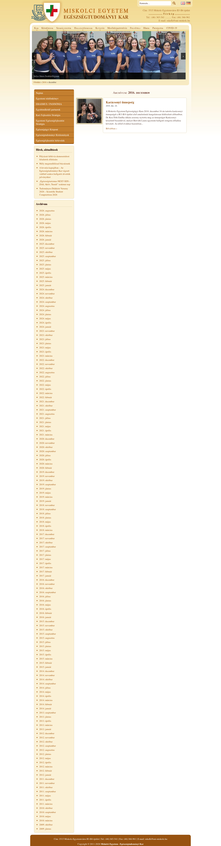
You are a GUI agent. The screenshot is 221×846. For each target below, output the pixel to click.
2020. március (45, 463)
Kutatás (99, 28)
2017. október (45, 542)
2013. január (45, 729)
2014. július (45, 687)
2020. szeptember (47, 451)
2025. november (47, 247)
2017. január (45, 575)
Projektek (157, 28)
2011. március (45, 803)
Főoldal (37, 82)
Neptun (39, 93)
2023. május (45, 347)
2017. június (45, 554)
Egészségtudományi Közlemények (52, 135)
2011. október (45, 787)
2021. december (46, 401)
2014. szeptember (47, 683)
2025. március (45, 276)
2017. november (47, 538)
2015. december (46, 621)
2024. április (45, 322)
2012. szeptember (47, 745)
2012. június (45, 754)
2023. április (45, 351)
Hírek (146, 28)
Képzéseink (46, 28)
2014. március (45, 700)
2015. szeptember (47, 633)
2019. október (45, 480)
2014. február (45, 704)
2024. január (45, 326)
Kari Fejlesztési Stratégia (48, 115)
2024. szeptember (47, 301)
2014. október (45, 679)
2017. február (45, 571)
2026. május (45, 223)
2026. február (45, 235)
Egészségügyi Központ (47, 129)
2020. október (45, 447)
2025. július (45, 260)
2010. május (45, 816)
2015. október (45, 629)
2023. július (45, 339)
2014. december (46, 671)
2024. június (45, 314)
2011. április (45, 799)
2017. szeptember (47, 546)
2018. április (45, 525)
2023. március (45, 355)
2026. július (45, 214)
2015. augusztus (47, 637)
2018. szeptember (47, 509)
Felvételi (135, 28)
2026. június (45, 218)
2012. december (46, 733)
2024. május (45, 318)
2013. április (45, 720)
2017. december (46, 534)
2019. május (45, 492)
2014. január (45, 708)
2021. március (45, 434)
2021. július (45, 418)
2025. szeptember (47, 256)
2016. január (45, 617)
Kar (36, 28)
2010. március (45, 820)
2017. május (45, 559)
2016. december (46, 579)
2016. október (45, 588)
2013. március (45, 725)
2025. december (46, 243)
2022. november (47, 364)
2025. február (45, 281)
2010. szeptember (47, 812)
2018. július (45, 513)
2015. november (47, 625)
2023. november (47, 330)
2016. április (45, 608)
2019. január (45, 501)
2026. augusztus (47, 210)
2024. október (45, 297)
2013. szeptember (47, 712)
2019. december (46, 471)
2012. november (47, 737)
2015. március (45, 658)
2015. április (45, 654)
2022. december (46, 359)
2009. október (45, 824)
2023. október (45, 335)
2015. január (45, 666)
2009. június (45, 828)
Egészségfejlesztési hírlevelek (50, 140)
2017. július (45, 550)
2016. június (45, 600)
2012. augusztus (47, 749)
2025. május (45, 268)
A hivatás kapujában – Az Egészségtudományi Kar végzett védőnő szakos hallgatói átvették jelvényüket (54, 172)
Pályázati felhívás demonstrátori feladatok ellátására (54, 158)
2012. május (45, 758)
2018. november (47, 505)
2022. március (45, 393)
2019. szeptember (47, 484)
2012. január (45, 774)
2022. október (45, 368)
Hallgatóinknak (83, 28)
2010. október (45, 808)
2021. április (45, 430)
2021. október (45, 405)
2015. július (45, 642)
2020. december (46, 438)
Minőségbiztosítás (116, 28)
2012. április (45, 762)
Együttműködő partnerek (48, 109)
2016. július (45, 596)
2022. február (45, 397)
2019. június (45, 488)
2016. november (47, 583)
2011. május (45, 795)
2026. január (45, 239)
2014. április (45, 696)
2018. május (45, 521)
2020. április (45, 459)
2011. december (46, 778)
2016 (44, 82)
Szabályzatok (63, 28)
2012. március (45, 766)
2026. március (45, 231)
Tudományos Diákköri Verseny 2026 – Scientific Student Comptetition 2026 (53, 191)
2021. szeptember (47, 409)
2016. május (45, 604)
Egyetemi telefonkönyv (47, 98)
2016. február (45, 613)
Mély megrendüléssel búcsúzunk (54, 163)
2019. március (45, 496)
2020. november (47, 442)
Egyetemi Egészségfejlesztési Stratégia (50, 122)
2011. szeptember (47, 791)
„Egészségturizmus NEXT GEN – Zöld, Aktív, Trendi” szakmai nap (54, 183)
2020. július (45, 455)
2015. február (45, 662)
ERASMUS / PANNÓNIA (49, 104)
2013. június (45, 716)
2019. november (47, 476)
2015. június (45, 646)
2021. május (45, 426)
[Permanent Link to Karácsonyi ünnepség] (89, 123)
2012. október (45, 741)
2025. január (45, 285)
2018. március (45, 530)
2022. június (45, 380)
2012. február (45, 770)
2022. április (45, 389)
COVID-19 (171, 28)
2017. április (45, 563)
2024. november (47, 293)
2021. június (45, 422)
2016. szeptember (47, 592)
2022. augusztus (47, 372)
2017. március (45, 567)
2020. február (45, 467)
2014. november (47, 675)
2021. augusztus (47, 413)
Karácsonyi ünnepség (120, 102)
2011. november (47, 783)
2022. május (45, 384)
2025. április (45, 272)
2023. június (45, 343)
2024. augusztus (47, 306)
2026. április (45, 227)
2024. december (46, 289)
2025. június (45, 264)
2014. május (45, 691)
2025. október (45, 252)
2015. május (45, 650)
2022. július (45, 376)
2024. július (45, 310)
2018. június (45, 517)
